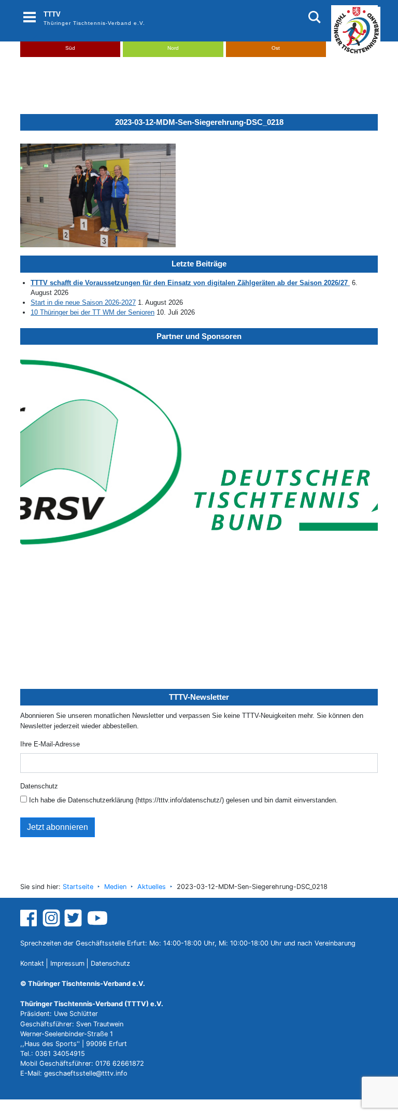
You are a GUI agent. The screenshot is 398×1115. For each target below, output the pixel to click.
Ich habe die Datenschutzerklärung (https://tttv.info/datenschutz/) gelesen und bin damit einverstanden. (182, 800)
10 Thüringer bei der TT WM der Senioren (92, 312)
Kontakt (32, 963)
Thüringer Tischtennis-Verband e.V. (94, 23)
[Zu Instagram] (51, 917)
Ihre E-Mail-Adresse (50, 744)
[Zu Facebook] (29, 917)
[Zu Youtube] (97, 917)
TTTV (52, 14)
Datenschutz (39, 786)
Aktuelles (151, 887)
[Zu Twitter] (74, 917)
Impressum (67, 963)
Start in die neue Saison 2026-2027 (83, 302)
